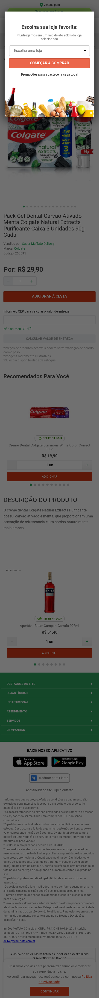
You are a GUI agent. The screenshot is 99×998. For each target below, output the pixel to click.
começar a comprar (49, 63)
